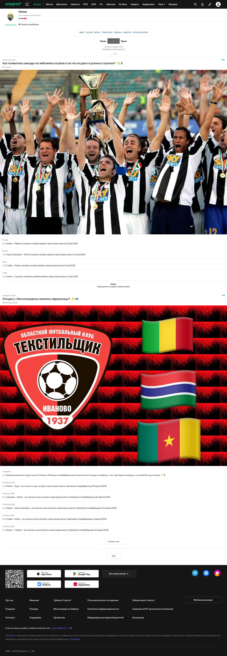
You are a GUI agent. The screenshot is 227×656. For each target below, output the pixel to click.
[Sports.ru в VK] (206, 573)
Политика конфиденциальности (103, 608)
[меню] (27, 4)
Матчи (97, 32)
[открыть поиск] (195, 4)
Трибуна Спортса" (62, 600)
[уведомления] (202, 4)
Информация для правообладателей (105, 617)
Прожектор (59, 617)
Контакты (10, 617)
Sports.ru (12, 635)
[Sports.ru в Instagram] (218, 573)
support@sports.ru (59, 628)
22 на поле (6, 67)
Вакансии (34, 600)
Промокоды (138, 617)
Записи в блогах (140, 32)
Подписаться (10, 25)
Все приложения (117, 573)
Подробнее (75, 639)
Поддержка (35, 617)
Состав (89, 32)
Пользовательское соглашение (103, 600)
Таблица (118, 32)
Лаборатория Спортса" (143, 600)
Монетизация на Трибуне (66, 608)
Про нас (9, 600)
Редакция (10, 608)
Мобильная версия (203, 600)
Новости (127, 32)
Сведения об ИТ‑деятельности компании (152, 608)
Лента (81, 32)
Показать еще (113, 541)
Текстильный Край (10, 302)
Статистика (107, 32)
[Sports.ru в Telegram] (195, 573)
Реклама (33, 608)
